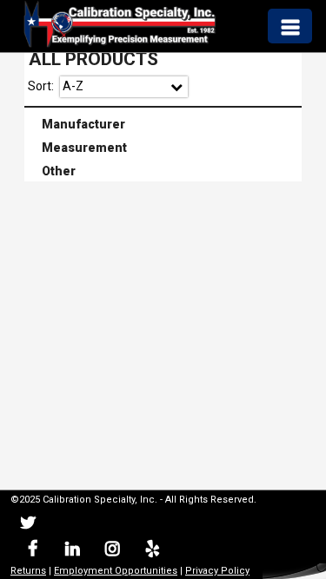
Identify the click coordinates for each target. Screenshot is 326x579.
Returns (28, 570)
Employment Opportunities (115, 570)
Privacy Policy (217, 570)
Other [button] (52, 170)
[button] (289, 26)
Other (164, 171)
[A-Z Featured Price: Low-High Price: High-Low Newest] (124, 86)
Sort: (41, 86)
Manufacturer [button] (76, 122)
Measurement (164, 147)
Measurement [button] (77, 146)
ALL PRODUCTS (93, 59)
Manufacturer (164, 124)
